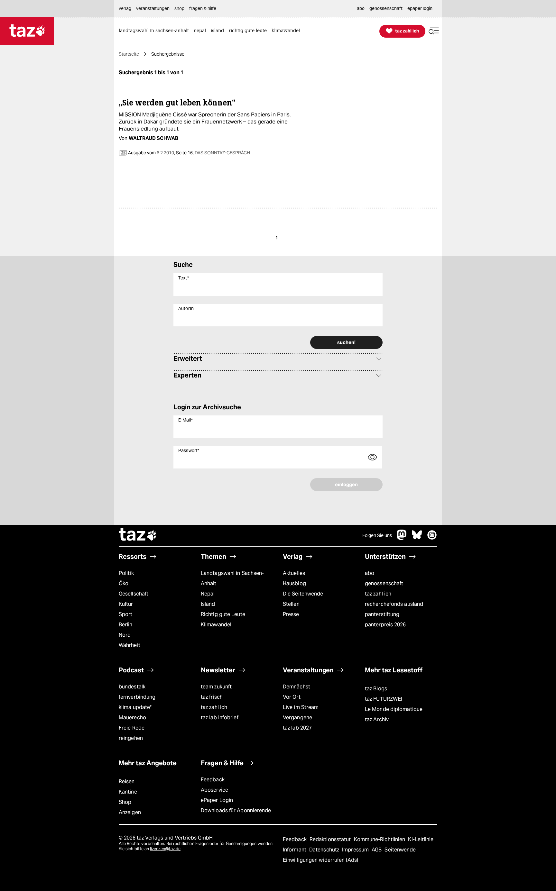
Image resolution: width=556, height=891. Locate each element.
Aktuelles (294, 573)
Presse (291, 614)
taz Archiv (377, 719)
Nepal (208, 593)
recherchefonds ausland (394, 604)
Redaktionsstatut (331, 839)
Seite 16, (212, 153)
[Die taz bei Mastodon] (402, 538)
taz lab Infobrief (219, 717)
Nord (125, 635)
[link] (155, 31)
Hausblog (294, 583)
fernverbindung (137, 697)
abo (369, 573)
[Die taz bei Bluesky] (417, 538)
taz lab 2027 (297, 727)
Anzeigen (130, 812)
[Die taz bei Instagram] (432, 538)
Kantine (128, 791)
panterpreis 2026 (385, 624)
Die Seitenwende (303, 593)
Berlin (126, 624)
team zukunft (216, 686)
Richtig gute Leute (223, 614)
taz (138, 535)
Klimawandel (216, 624)
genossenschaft (384, 583)
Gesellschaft (133, 593)
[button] (434, 31)
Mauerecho (132, 717)
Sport (125, 614)
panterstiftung (382, 614)
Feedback (213, 779)
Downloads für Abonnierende (236, 810)
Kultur (126, 604)
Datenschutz (324, 849)
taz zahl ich (378, 593)
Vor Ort (292, 697)
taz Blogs (376, 688)
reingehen (131, 738)
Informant (295, 849)
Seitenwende (400, 849)
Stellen (291, 604)
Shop (125, 802)
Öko (123, 583)
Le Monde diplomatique (393, 709)
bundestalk (132, 686)
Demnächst (296, 686)
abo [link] (361, 8)
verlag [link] (125, 8)
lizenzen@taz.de (165, 848)
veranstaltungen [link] (153, 8)
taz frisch (212, 697)
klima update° (135, 707)
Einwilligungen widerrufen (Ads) (320, 860)
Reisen (127, 781)
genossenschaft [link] (386, 8)
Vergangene (297, 717)
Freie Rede (131, 727)
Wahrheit (129, 645)
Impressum (356, 849)
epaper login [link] (419, 8)
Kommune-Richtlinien (380, 839)
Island (208, 604)
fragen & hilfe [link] (202, 8)
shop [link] (179, 8)
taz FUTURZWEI (383, 699)
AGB (377, 849)
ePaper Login (217, 800)
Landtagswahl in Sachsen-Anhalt (232, 578)
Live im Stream (301, 707)
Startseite (129, 54)
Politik (126, 573)
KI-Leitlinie (420, 839)
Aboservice (214, 789)
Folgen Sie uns (377, 535)
